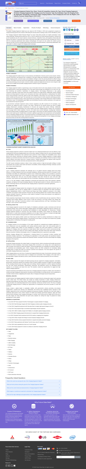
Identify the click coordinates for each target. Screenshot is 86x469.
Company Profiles (66, 3)
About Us (42, 3)
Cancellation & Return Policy (44, 456)
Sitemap (7, 458)
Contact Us (74, 3)
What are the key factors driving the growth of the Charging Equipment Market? (25, 384)
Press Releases (49, 3)
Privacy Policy (28, 456)
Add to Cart (71, 46)
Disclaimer (27, 452)
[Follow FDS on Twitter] (12, 466)
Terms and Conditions (30, 454)
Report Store (58, 3)
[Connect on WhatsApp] (72, 29)
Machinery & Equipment (54, 18)
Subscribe (77, 457)
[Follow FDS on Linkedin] (6, 466)
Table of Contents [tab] (17, 27)
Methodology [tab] (46, 27)
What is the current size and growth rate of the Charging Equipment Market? (24, 381)
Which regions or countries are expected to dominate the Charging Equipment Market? (27, 391)
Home (7, 449)
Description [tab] (9, 27)
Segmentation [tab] (26, 27)
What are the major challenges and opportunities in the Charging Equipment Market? (26, 394)
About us (8, 456)
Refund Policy (41, 454)
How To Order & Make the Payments (46, 452)
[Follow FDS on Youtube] (15, 466)
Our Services (28, 460)
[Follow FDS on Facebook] (9, 466)
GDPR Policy (28, 458)
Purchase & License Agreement (45, 458)
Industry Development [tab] (55, 27)
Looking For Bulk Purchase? (72, 53)
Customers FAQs (29, 449)
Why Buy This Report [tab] (36, 27)
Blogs (7, 454)
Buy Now (72, 49)
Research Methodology (11, 460)
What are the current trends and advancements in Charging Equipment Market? (25, 388)
